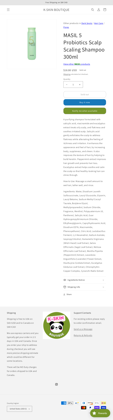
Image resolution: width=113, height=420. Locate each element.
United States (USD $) (18, 409)
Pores (66, 27)
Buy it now (85, 102)
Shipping (66, 74)
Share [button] (69, 294)
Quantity (66, 79)
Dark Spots (86, 23)
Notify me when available (84, 111)
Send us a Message (83, 329)
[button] (8, 10)
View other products (76, 64)
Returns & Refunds (83, 335)
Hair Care (98, 23)
